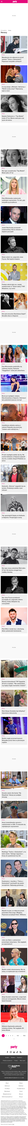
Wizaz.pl (21, 1094)
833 (18, 1035)
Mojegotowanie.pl (7, 1094)
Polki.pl (20, 1083)
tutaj (13, 1124)
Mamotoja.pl (7, 1091)
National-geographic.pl (7, 1096)
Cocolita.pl (7, 1088)
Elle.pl (7, 1083)
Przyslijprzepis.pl (21, 1088)
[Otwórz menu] (2, 1)
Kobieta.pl (21, 1086)
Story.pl (21, 1096)
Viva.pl (20, 1091)
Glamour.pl (7, 1086)
